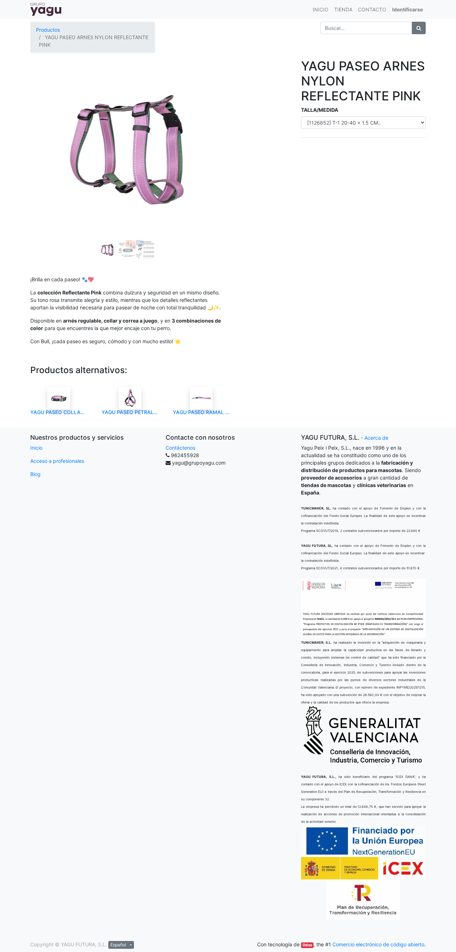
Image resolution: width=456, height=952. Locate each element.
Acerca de (376, 438)
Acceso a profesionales (57, 461)
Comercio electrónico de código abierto (378, 944)
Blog (35, 474)
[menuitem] (320, 9)
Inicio (36, 448)
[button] (44, 129)
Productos (48, 30)
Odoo (307, 945)
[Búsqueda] (419, 28)
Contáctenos (180, 448)
